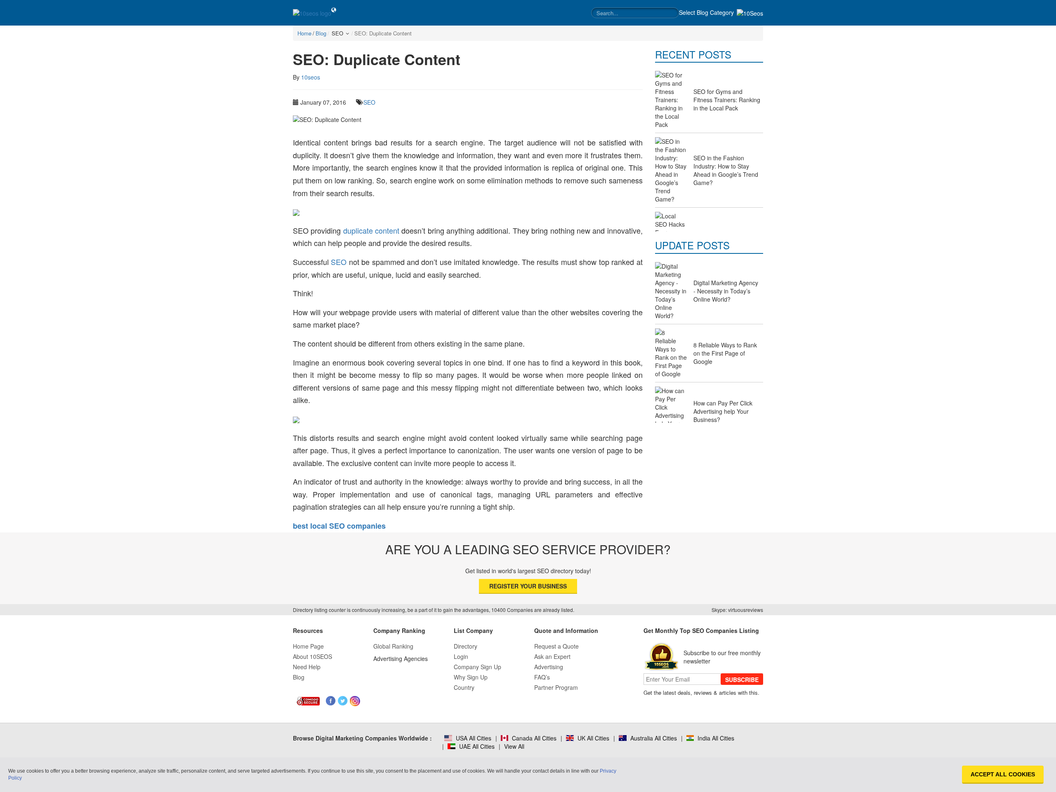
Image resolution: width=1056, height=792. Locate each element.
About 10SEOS (312, 656)
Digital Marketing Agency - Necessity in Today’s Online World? (725, 291)
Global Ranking (393, 646)
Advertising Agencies (400, 658)
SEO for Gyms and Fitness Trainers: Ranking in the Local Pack (726, 99)
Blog (298, 677)
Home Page (308, 646)
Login (461, 656)
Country (464, 687)
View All (514, 746)
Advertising (548, 667)
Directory (465, 646)
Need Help (307, 667)
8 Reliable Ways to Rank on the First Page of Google (725, 353)
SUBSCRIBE (742, 679)
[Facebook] (331, 701)
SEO (369, 102)
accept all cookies (1003, 774)
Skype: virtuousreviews (737, 609)
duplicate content (371, 230)
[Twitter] (343, 701)
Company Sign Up (477, 667)
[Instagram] (355, 701)
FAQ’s (542, 677)
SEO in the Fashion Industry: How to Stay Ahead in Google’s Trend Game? (725, 170)
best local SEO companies (339, 525)
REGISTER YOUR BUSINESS (528, 586)
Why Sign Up (471, 677)
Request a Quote (556, 646)
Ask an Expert (552, 656)
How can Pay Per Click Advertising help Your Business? (722, 411)
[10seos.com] (312, 12)
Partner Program (556, 687)
